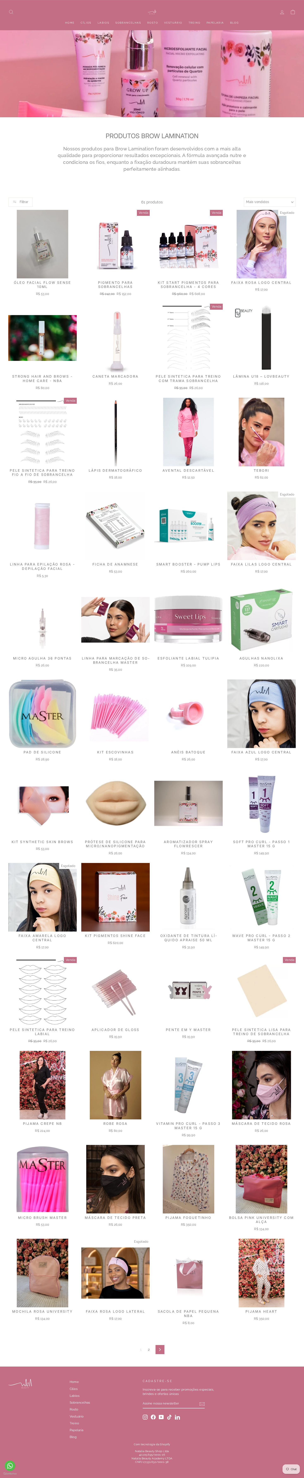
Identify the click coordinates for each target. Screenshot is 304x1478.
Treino (194, 22)
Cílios (86, 22)
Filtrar (23, 202)
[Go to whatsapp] (10, 1466)
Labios (103, 22)
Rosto (152, 22)
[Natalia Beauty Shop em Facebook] (153, 1417)
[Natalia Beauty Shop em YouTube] (161, 1417)
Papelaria (215, 22)
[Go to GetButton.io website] (10, 1473)
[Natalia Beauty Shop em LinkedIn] (177, 1417)
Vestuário (173, 22)
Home (70, 22)
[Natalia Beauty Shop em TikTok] (169, 1417)
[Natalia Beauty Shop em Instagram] (145, 1417)
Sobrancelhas (128, 22)
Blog (234, 22)
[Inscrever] (202, 1404)
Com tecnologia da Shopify (152, 1444)
